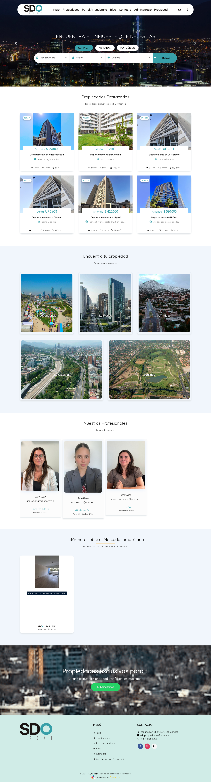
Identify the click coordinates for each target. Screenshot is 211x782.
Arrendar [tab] (105, 47)
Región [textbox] (79, 57)
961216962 (40, 496)
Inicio (56, 9)
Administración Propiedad (151, 9)
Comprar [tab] (83, 47)
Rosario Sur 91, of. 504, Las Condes (159, 731)
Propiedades (71, 9)
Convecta (115, 777)
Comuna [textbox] (116, 57)
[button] (16, 43)
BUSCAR (166, 57)
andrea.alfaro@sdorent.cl (40, 500)
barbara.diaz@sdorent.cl (83, 502)
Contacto (125, 9)
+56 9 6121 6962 (148, 738)
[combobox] (52, 57)
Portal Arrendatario (94, 9)
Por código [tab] (127, 47)
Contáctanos (106, 686)
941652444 (83, 498)
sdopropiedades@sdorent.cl (125, 499)
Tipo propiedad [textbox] (47, 57)
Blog (113, 9)
